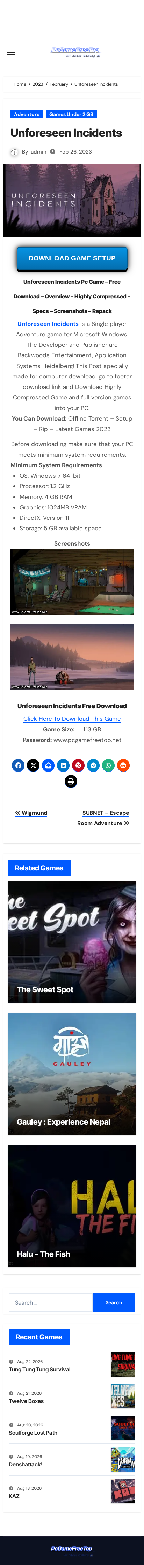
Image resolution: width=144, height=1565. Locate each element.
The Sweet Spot (45, 989)
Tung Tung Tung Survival (40, 1369)
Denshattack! (26, 1464)
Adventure (26, 114)
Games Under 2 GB (71, 114)
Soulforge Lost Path (33, 1432)
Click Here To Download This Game (72, 718)
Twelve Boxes (26, 1401)
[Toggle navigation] (11, 52)
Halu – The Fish (43, 1254)
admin (38, 151)
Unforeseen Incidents (48, 324)
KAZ (14, 1496)
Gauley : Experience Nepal (63, 1121)
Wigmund (33, 812)
